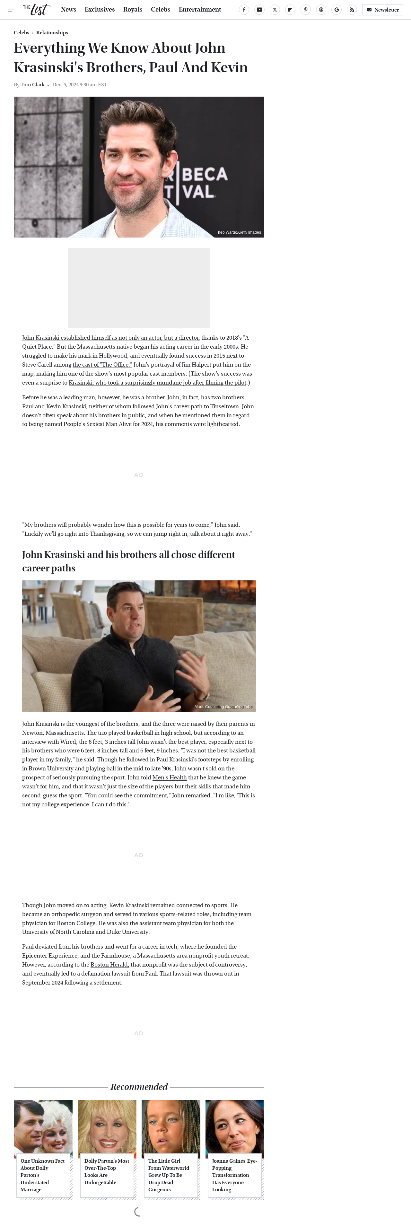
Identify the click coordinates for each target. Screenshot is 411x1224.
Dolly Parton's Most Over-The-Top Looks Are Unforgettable (106, 1171)
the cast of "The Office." (102, 364)
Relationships (52, 32)
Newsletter (387, 10)
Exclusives (100, 9)
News (68, 9)
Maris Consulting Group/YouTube (224, 707)
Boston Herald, (110, 964)
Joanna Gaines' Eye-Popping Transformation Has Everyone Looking (234, 1175)
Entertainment (200, 9)
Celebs (161, 9)
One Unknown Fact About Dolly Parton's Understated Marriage (43, 1175)
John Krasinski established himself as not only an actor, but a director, (111, 337)
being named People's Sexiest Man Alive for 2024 (91, 424)
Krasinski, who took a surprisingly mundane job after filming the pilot (157, 382)
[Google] (336, 9)
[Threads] (321, 9)
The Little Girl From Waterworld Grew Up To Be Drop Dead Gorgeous (168, 1175)
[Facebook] (244, 9)
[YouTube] (259, 9)
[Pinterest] (306, 9)
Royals (133, 9)
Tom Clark (32, 85)
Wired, (69, 742)
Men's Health (170, 777)
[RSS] (352, 9)
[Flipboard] (290, 9)
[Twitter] (275, 9)
